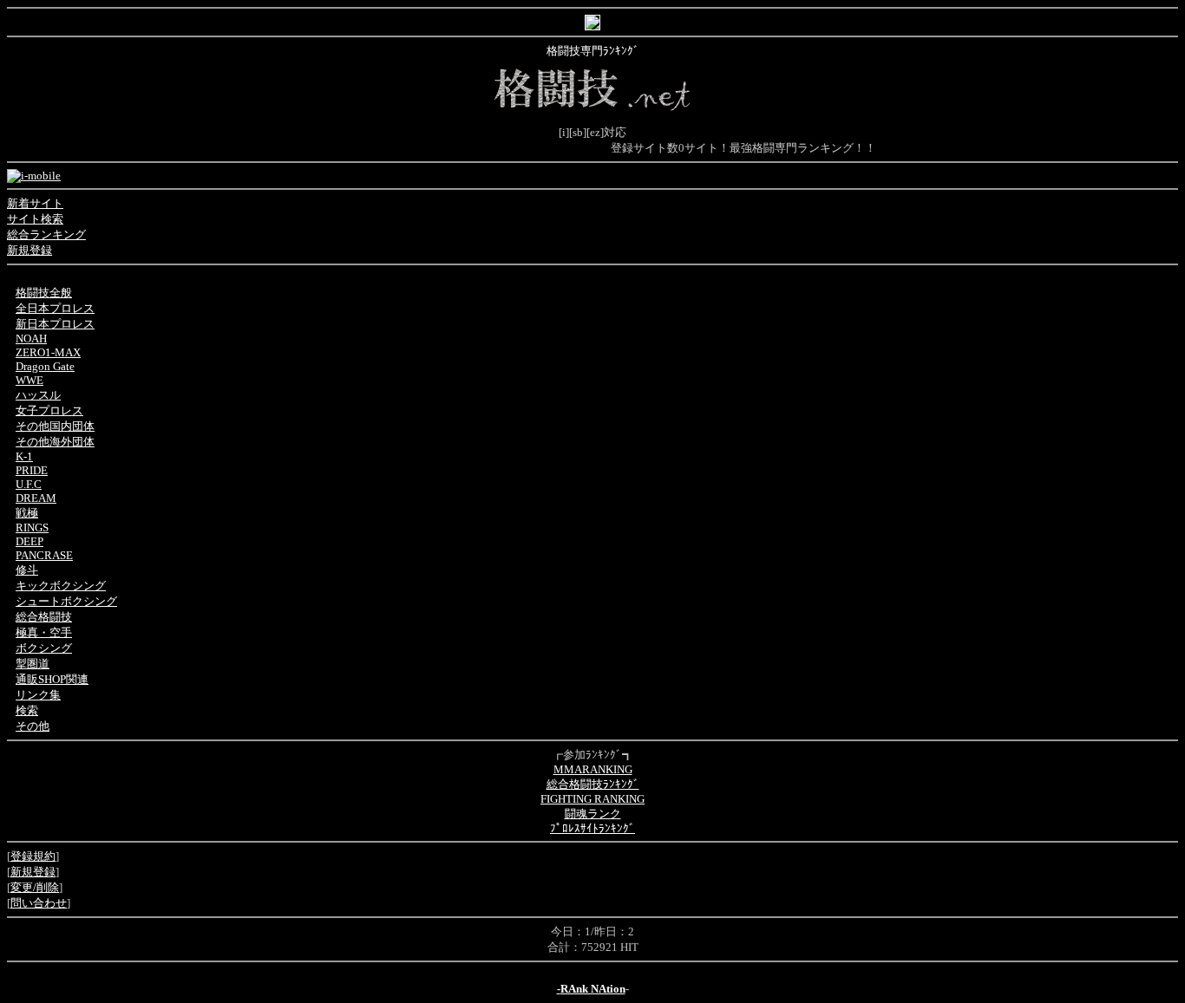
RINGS (32, 527)
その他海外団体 (55, 441)
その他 (32, 726)
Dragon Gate (45, 366)
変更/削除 (34, 887)
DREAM (36, 498)
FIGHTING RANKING (592, 798)
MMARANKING (592, 769)
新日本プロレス (55, 323)
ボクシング (44, 648)
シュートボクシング (66, 601)
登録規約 (33, 856)
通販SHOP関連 (52, 679)
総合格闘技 (44, 616)
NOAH (31, 338)
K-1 (24, 456)
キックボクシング (61, 585)
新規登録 (29, 250)
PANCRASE (44, 555)
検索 (27, 710)
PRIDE (32, 470)
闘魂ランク (593, 813)
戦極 (27, 512)
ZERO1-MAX (48, 352)
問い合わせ (38, 902)
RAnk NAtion (592, 988)
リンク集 (38, 694)
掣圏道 (32, 663)
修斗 (27, 569)
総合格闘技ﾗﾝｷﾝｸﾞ (593, 784)
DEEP (29, 541)
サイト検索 (35, 218)
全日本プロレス (55, 308)
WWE (29, 380)
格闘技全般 (44, 292)
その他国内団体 (55, 426)
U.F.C (29, 484)
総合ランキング (46, 234)
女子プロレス (49, 410)
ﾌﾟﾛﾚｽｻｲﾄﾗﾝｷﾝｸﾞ (592, 828)
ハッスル (38, 394)
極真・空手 (44, 632)
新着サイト (35, 203)
